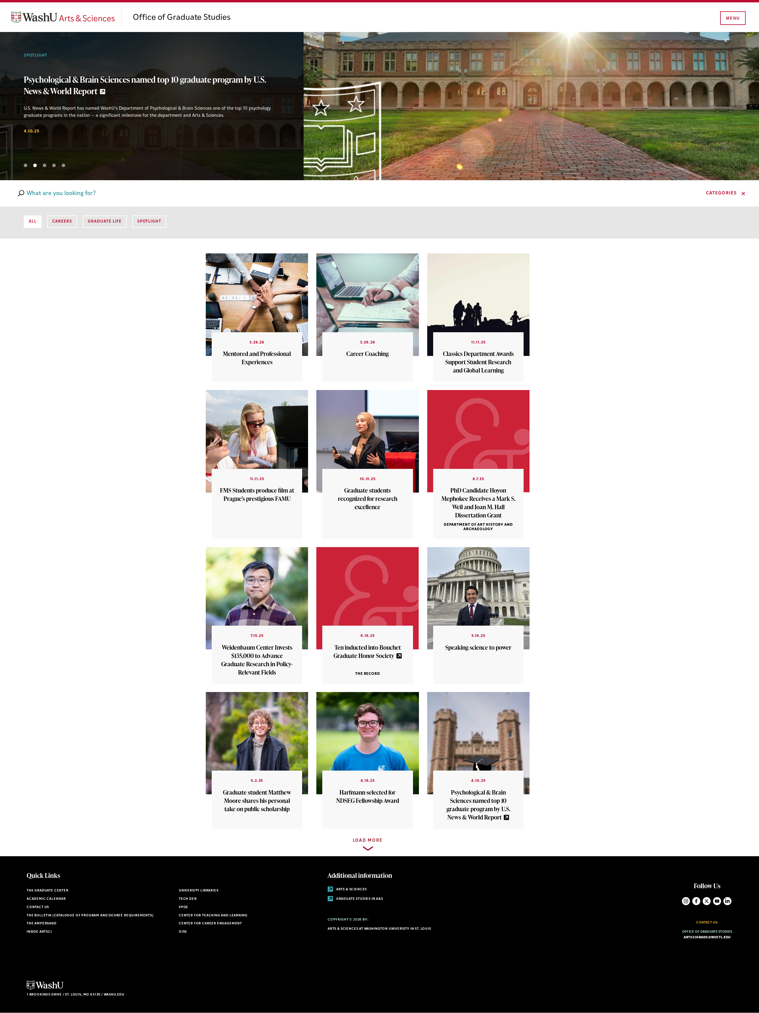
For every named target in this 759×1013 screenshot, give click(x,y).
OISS (183, 932)
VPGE (183, 907)
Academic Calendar (46, 899)
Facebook (696, 901)
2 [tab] (35, 165)
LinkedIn (727, 901)
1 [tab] (25, 165)
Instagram (686, 901)
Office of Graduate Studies (182, 18)
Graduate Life (105, 221)
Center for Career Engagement (210, 923)
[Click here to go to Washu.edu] (45, 988)
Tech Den (188, 899)
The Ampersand (42, 923)
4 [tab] (54, 165)
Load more (368, 840)
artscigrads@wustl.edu (707, 937)
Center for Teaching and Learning (213, 915)
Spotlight (149, 221)
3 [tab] (44, 165)
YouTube (717, 901)
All (32, 221)
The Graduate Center (47, 890)
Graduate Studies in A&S (359, 899)
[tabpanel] (379, 106)
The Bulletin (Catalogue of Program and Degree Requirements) (90, 915)
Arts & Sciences (351, 889)
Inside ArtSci (39, 932)
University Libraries (199, 890)
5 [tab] (63, 165)
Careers (33, 55)
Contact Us (38, 907)
